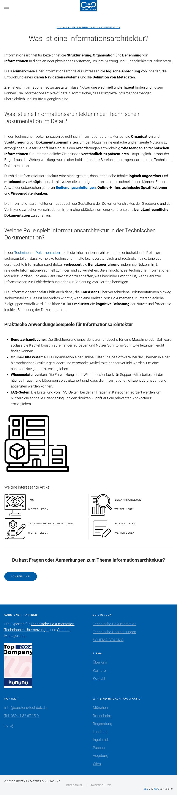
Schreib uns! (20, 576)
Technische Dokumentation (50, 523)
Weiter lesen (38, 509)
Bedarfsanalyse (127, 499)
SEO (146, 788)
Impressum (74, 785)
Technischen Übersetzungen (26, 630)
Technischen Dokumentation (37, 252)
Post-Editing (125, 523)
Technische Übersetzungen (114, 632)
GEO (156, 788)
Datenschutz (101, 785)
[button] (6, 8)
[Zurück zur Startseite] (88, 8)
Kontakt (99, 678)
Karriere (99, 670)
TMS (31, 499)
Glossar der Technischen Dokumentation (88, 27)
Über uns (100, 662)
